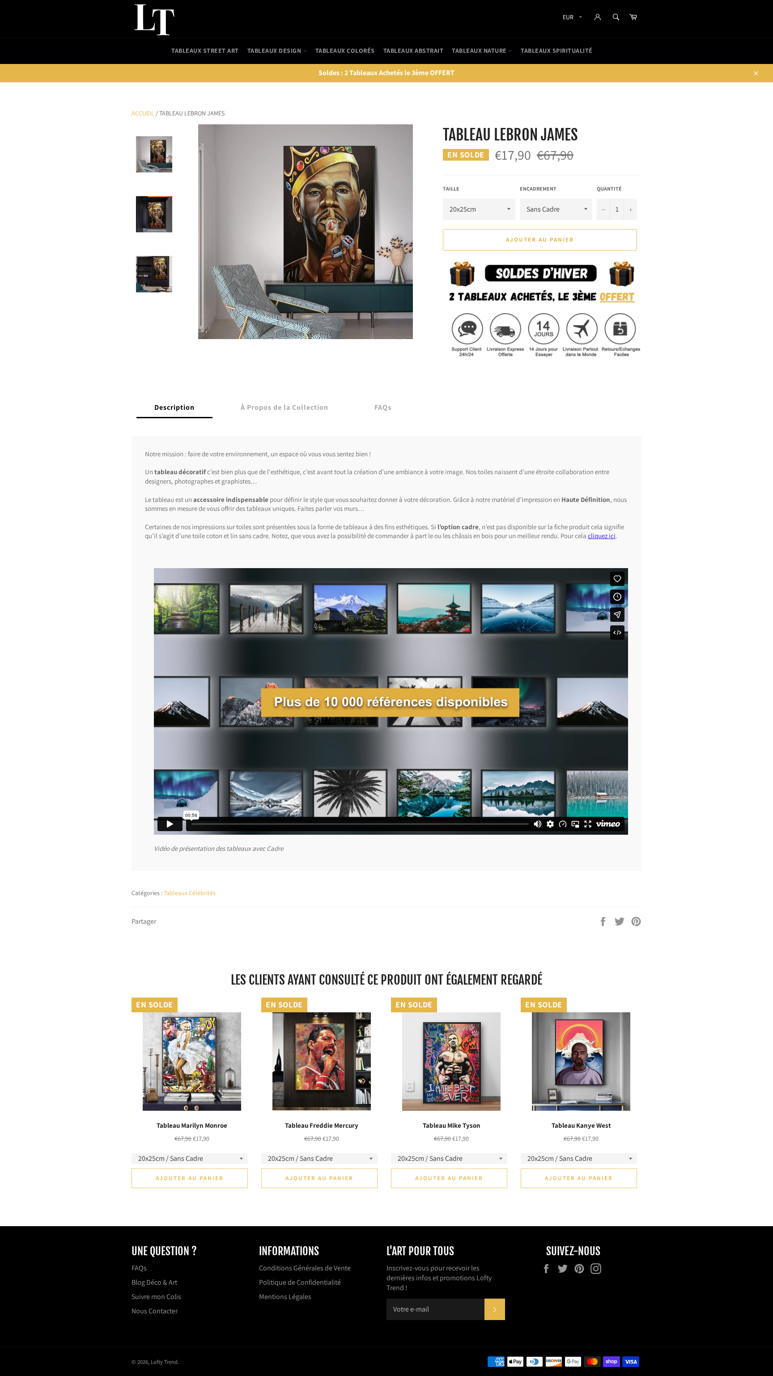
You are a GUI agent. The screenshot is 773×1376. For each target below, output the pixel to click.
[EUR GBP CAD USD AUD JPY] (571, 18)
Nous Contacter (155, 1311)
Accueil (143, 113)
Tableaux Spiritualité (557, 51)
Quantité (609, 188)
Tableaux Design (275, 51)
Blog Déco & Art (154, 1282)
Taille (451, 188)
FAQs (139, 1268)
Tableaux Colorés (345, 51)
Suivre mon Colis (156, 1296)
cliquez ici (602, 536)
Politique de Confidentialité (300, 1282)
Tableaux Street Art (205, 51)
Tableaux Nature (480, 51)
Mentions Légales (285, 1296)
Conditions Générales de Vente (305, 1268)
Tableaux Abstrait (413, 51)
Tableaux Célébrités (190, 893)
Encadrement (538, 188)
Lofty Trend (164, 1362)
